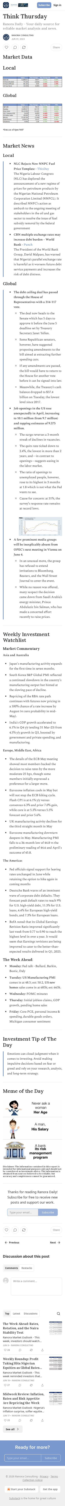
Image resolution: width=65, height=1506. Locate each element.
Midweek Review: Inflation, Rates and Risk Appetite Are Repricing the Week (23, 1398)
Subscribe (44, 5)
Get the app (50, 1489)
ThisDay (43, 169)
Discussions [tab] (30, 1313)
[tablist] (18, 1268)
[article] (32, 1337)
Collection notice (33, 1480)
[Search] (58, 1313)
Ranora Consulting (23, 35)
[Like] (6, 47)
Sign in (57, 5)
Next (53, 1242)
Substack (14, 1498)
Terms (54, 1476)
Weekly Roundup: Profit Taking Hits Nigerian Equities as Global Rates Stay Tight (21, 1363)
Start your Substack (23, 1489)
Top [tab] (7, 1313)
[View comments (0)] (15, 47)
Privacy (44, 1476)
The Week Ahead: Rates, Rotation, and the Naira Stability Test (21, 1328)
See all (10, 1429)
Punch (28, 244)
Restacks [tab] (26, 1268)
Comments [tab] (11, 1268)
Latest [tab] (16, 1313)
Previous (14, 1242)
